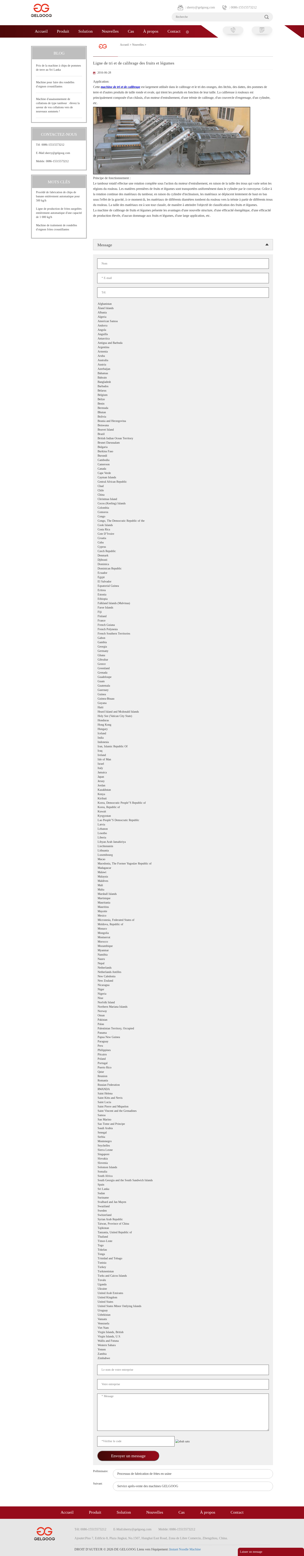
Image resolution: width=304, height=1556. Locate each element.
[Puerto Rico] (120, 1068)
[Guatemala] (120, 686)
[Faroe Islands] (120, 608)
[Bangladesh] (120, 382)
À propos (150, 31)
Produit (63, 31)
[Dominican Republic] (120, 569)
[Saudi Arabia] (120, 1128)
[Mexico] (120, 916)
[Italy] (120, 768)
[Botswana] (120, 425)
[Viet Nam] (120, 1328)
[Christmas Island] (120, 499)
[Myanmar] (120, 950)
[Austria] (120, 365)
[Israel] (120, 764)
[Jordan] (120, 785)
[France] (120, 621)
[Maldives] (120, 881)
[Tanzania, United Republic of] (120, 1232)
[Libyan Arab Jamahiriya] (120, 842)
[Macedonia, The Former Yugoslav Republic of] (120, 864)
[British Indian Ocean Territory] (120, 438)
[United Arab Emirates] (120, 1293)
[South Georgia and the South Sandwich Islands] (120, 1180)
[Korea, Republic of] (120, 807)
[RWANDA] (120, 1089)
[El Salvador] (120, 582)
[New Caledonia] (120, 976)
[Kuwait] (120, 812)
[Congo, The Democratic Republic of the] (120, 521)
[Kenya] (120, 794)
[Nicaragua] (120, 985)
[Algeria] (120, 317)
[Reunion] (120, 1076)
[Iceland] (120, 733)
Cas (131, 31)
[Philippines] (120, 1050)
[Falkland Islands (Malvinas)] (120, 603)
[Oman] (120, 1015)
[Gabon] (120, 638)
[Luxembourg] (120, 855)
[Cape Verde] (120, 473)
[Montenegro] (120, 1141)
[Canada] (120, 469)
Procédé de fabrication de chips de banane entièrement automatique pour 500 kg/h (58, 196)
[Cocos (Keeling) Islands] (120, 503)
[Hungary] (120, 729)
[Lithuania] (120, 851)
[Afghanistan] (120, 304)
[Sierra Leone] (120, 1150)
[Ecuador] (120, 573)
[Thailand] (120, 1237)
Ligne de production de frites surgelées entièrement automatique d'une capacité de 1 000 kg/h (59, 213)
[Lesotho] (120, 833)
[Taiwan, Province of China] (120, 1224)
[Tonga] (120, 1254)
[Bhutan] (120, 412)
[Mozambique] (120, 946)
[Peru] (120, 1046)
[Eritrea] (120, 590)
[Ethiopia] (120, 599)
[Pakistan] (120, 1020)
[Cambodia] (120, 460)
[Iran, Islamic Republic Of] (120, 746)
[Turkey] (120, 1267)
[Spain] (120, 1185)
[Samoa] (120, 1115)
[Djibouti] (120, 560)
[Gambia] (120, 642)
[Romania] (120, 1081)
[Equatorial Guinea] (120, 586)
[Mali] (120, 885)
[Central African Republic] (120, 482)
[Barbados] (120, 386)
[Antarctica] (120, 339)
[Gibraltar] (120, 660)
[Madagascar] (120, 868)
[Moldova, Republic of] (120, 924)
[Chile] (120, 490)
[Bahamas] (120, 373)
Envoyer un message (128, 1456)
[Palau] (120, 1024)
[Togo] (120, 1245)
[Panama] (120, 1033)
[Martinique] (120, 898)
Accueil (41, 31)
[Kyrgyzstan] (120, 816)
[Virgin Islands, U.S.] (120, 1337)
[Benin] (120, 404)
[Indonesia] (120, 742)
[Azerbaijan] (120, 369)
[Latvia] (120, 825)
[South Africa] (120, 1176)
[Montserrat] (120, 937)
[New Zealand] (120, 981)
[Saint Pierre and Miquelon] (120, 1107)
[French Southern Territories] (120, 634)
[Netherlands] (120, 968)
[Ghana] (120, 655)
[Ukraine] (120, 1289)
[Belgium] (120, 395)
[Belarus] (120, 391)
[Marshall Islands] (120, 894)
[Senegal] (120, 1133)
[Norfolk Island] (120, 1002)
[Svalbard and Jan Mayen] (120, 1202)
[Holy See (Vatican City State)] (120, 716)
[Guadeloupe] (120, 677)
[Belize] (120, 399)
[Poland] (120, 1059)
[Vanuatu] (120, 1319)
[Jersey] (120, 781)
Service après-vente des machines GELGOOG (147, 1486)
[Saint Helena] (120, 1094)
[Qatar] (120, 1072)
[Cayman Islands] (120, 477)
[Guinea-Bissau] (120, 699)
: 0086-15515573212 (243, 7)
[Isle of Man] (120, 759)
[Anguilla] (120, 334)
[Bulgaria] (120, 447)
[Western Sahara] (120, 1345)
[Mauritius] (120, 907)
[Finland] (120, 616)
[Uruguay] (120, 1310)
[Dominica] (120, 564)
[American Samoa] (120, 321)
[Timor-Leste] (120, 1241)
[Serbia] (120, 1137)
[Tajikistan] (120, 1228)
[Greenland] (120, 668)
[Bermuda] (120, 408)
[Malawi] (120, 872)
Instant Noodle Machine (185, 1549)
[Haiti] (120, 707)
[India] (120, 738)
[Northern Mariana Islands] (120, 1007)
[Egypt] (120, 577)
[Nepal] (120, 963)
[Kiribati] (120, 798)
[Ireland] (120, 755)
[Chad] (120, 486)
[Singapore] (120, 1154)
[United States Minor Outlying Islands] (120, 1306)
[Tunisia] (120, 1263)
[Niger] (120, 989)
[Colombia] (120, 508)
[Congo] (120, 516)
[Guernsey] (120, 690)
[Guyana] (120, 703)
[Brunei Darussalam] (120, 443)
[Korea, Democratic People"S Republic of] (120, 803)
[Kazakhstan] (120, 790)
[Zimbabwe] (120, 1358)
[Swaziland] (120, 1206)
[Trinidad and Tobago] (120, 1258)
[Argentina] (120, 347)
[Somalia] (120, 1172)
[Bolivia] (120, 417)
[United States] (120, 1302)
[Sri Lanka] (120, 1189)
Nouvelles (110, 31)
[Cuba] (120, 542)
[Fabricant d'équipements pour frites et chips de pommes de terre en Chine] (41, 8)
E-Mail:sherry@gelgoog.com (53, 153)
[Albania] (120, 313)
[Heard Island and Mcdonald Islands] (120, 712)
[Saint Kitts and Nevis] (120, 1098)
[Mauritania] (120, 903)
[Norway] (120, 1011)
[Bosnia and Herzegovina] (120, 421)
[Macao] (120, 859)
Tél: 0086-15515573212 (50, 144)
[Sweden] (120, 1211)
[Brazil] (120, 434)
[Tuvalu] (120, 1280)
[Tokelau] (120, 1250)
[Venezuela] (120, 1323)
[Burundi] (120, 456)
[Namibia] (120, 955)
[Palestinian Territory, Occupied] (120, 1028)
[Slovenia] (120, 1163)
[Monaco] (120, 929)
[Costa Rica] (120, 529)
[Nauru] (120, 959)
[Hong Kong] (120, 725)
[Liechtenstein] (120, 846)
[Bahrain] (120, 378)
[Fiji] (120, 612)
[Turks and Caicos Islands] (120, 1276)
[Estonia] (120, 595)
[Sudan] (120, 1193)
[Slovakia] (120, 1159)
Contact (174, 31)
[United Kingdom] (120, 1297)
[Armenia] (120, 352)
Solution (85, 31)
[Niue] (120, 998)
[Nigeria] (120, 994)
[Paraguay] (120, 1041)
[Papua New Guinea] (120, 1037)
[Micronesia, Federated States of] (120, 920)
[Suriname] (120, 1198)
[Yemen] (120, 1350)
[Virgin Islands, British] (120, 1332)
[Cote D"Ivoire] (120, 534)
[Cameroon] (120, 464)
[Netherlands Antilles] (120, 972)
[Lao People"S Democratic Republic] (120, 820)
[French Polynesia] (120, 629)
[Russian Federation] (120, 1085)
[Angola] (120, 330)
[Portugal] (120, 1063)
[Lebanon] (120, 829)
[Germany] (120, 651)
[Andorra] (120, 326)
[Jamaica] (120, 772)
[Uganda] (120, 1284)
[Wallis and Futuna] (120, 1341)
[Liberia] (120, 838)
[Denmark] (120, 556)
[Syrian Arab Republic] (120, 1219)
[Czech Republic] (120, 551)
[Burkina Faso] (120, 451)
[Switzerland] (120, 1215)
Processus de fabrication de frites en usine (144, 1473)
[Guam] (120, 681)
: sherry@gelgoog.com (200, 7)
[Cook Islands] (120, 525)
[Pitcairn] (120, 1054)
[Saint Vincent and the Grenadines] (120, 1111)
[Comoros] (120, 512)
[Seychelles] (120, 1146)
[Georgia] (120, 647)
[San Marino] (120, 1120)
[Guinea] (120, 694)
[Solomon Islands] (120, 1167)
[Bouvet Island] (120, 430)
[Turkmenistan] (120, 1271)
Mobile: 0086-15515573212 (52, 161)
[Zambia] (120, 1354)
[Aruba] (120, 356)
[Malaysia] (120, 877)
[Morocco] (120, 942)
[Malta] (120, 890)
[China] (120, 495)
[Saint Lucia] (120, 1102)
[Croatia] (120, 538)
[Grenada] (120, 673)
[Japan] (120, 777)
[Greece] (120, 664)
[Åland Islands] (120, 308)
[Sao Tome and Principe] (120, 1124)
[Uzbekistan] (120, 1315)
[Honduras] (120, 720)
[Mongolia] (120, 933)
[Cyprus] (120, 547)
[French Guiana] (120, 625)
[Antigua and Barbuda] (120, 343)
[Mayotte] (120, 911)
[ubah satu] (182, 1441)
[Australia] (120, 360)
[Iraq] (120, 751)
